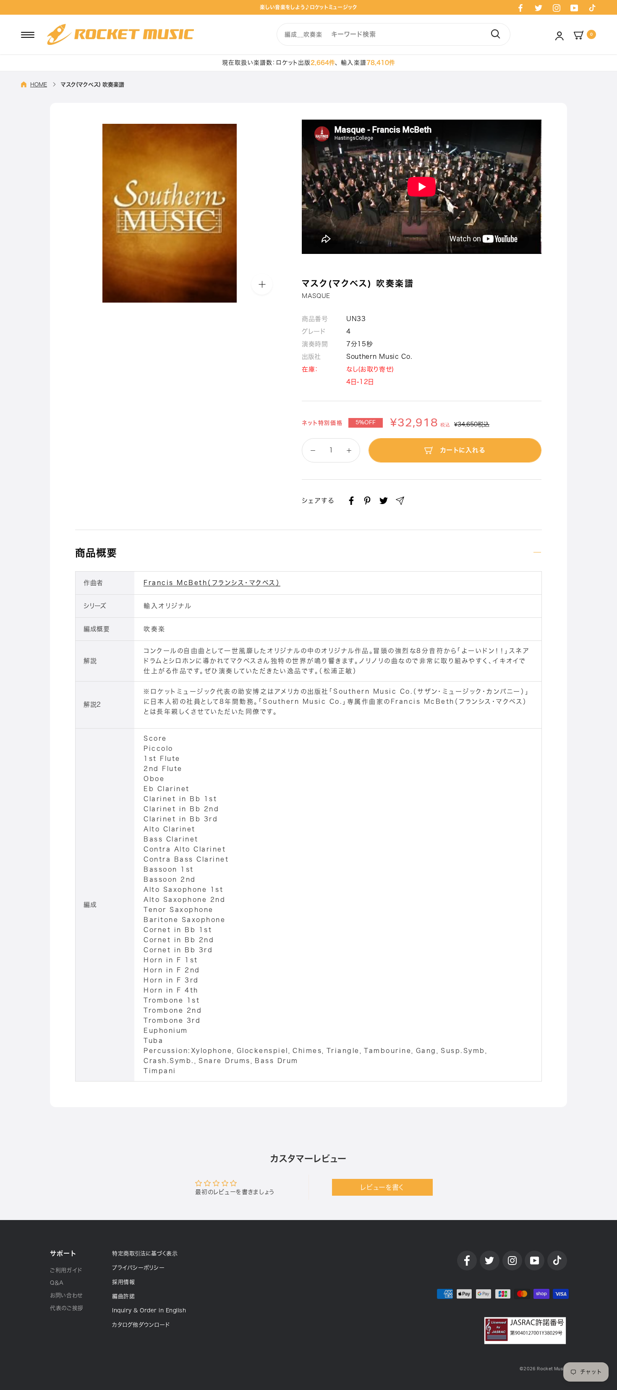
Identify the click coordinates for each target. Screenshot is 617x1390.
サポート (63, 1253)
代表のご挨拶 (67, 1308)
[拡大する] (261, 284)
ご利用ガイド (66, 1270)
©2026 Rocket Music (543, 1368)
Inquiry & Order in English (149, 1310)
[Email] (400, 500)
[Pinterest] (367, 500)
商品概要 (96, 553)
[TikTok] (592, 8)
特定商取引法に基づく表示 (145, 1253)
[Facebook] (520, 8)
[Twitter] (538, 8)
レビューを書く (382, 1187)
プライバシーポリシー (138, 1267)
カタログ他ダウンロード (141, 1324)
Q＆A (57, 1282)
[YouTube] (574, 8)
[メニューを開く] (27, 34)
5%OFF (366, 423)
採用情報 (123, 1282)
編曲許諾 (123, 1296)
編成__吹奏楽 (303, 34)
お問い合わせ (66, 1295)
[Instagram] (556, 8)
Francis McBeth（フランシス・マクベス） (212, 583)
